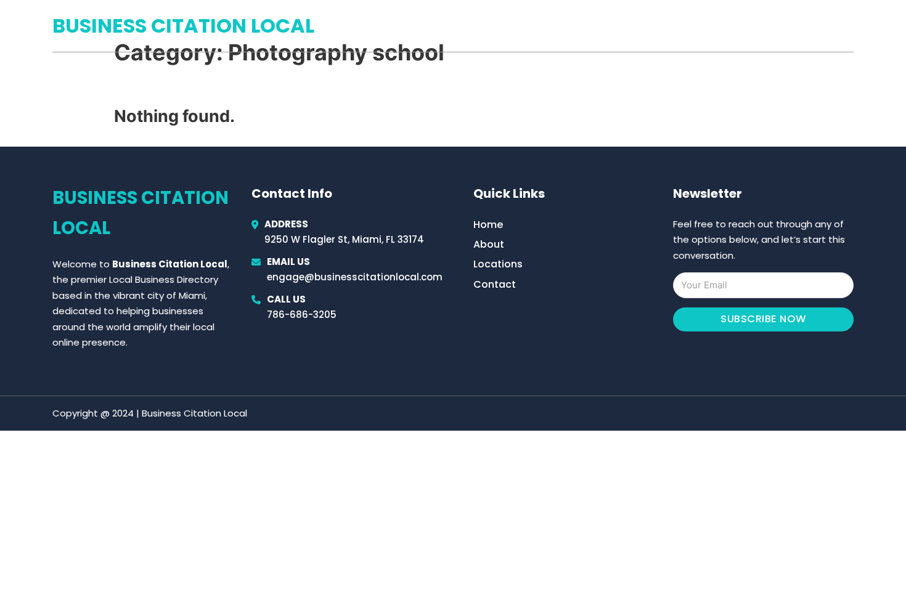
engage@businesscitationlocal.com (355, 276)
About (488, 244)
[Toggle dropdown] (849, 26)
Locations (766, 26)
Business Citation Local (183, 25)
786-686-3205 (302, 314)
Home (711, 26)
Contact (494, 284)
